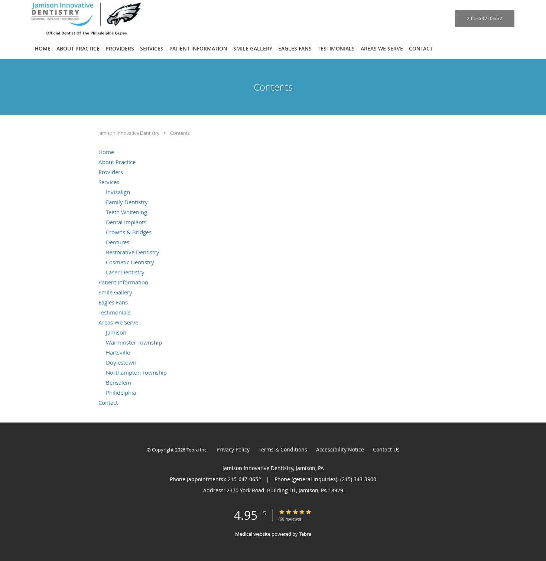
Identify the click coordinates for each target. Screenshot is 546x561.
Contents (180, 133)
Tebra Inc (196, 449)
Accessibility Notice (340, 449)
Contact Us (386, 449)
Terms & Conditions (283, 449)
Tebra (305, 534)
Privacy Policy (233, 449)
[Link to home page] (80, 18)
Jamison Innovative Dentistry (129, 133)
